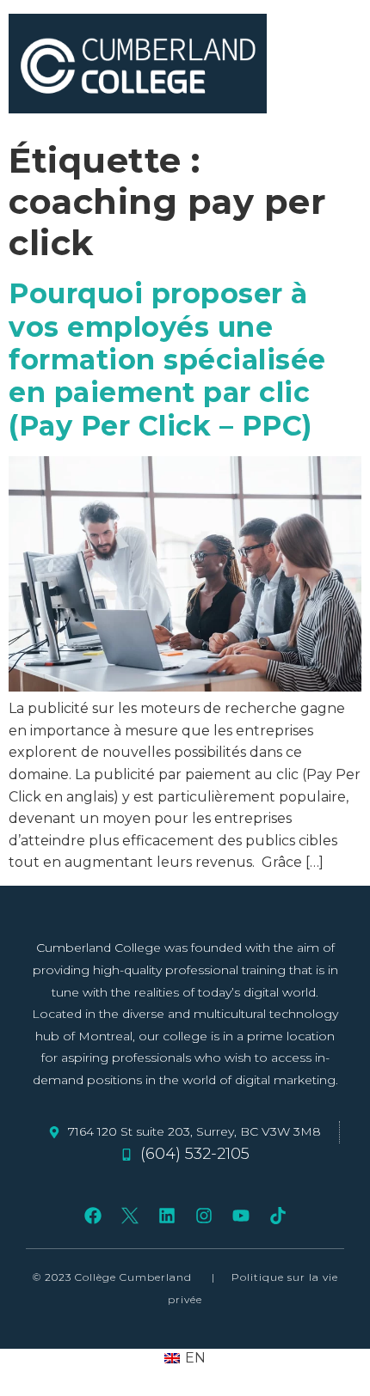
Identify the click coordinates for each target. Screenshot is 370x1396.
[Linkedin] (166, 1215)
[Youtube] (240, 1215)
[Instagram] (203, 1215)
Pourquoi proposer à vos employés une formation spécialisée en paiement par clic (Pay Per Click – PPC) (167, 359)
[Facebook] (92, 1215)
